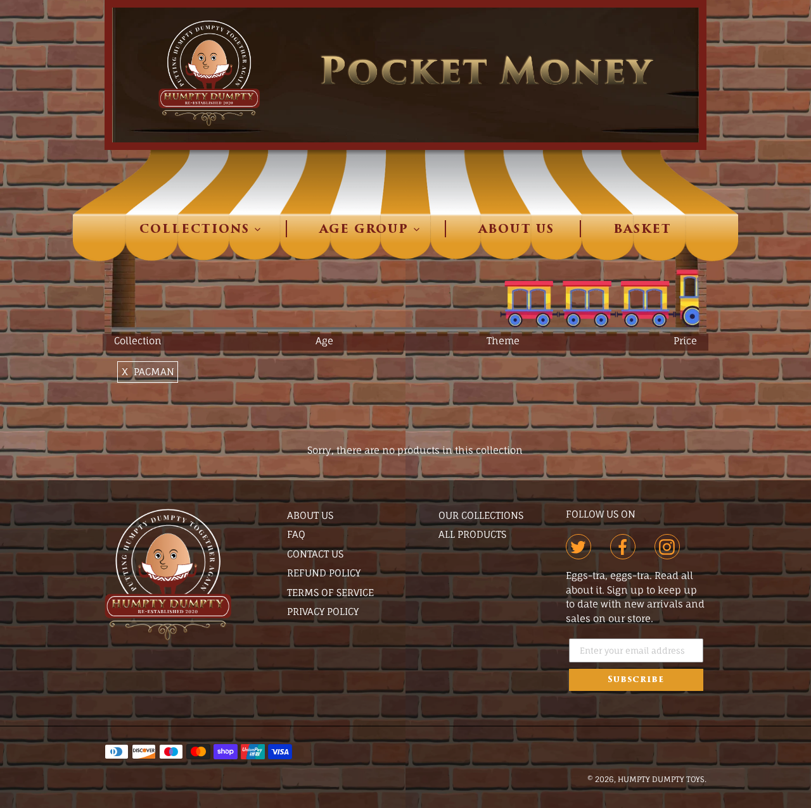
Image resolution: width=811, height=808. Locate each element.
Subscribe (636, 680)
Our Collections (480, 515)
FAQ (296, 534)
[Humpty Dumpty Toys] (168, 637)
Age (324, 341)
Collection (138, 341)
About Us (310, 515)
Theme (503, 341)
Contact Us (315, 554)
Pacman (154, 372)
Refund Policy (324, 573)
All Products (472, 534)
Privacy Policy (323, 612)
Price (685, 341)
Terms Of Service (330, 593)
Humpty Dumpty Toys (661, 779)
